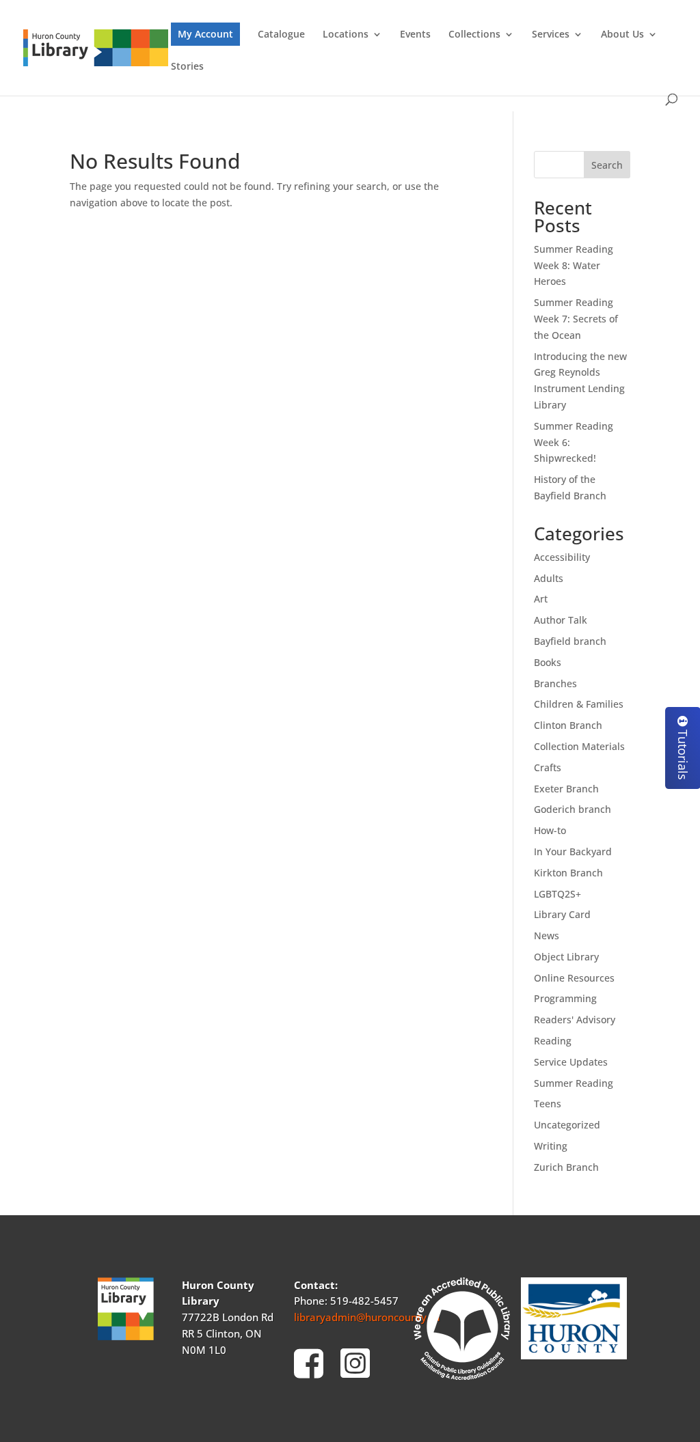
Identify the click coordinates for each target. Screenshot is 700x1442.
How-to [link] (550, 830)
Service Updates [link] (571, 1061)
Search (607, 164)
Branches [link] (555, 683)
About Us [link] (622, 34)
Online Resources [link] (574, 977)
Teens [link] (547, 1103)
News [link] (546, 935)
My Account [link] (205, 33)
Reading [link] (552, 1040)
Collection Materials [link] (579, 746)
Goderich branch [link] (572, 809)
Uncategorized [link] (567, 1124)
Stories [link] (187, 66)
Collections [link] (474, 34)
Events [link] (415, 34)
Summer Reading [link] (573, 1083)
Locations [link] (345, 34)
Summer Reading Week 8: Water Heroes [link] (573, 265)
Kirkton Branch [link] (568, 872)
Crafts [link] (547, 767)
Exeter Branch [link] (566, 788)
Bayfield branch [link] (570, 641)
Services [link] (550, 34)
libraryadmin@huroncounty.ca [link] (367, 1317)
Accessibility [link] (562, 557)
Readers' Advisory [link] (574, 1019)
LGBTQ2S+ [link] (557, 893)
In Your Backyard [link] (573, 851)
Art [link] (541, 598)
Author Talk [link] (560, 619)
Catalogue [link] (281, 34)
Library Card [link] (562, 914)
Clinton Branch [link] (568, 725)
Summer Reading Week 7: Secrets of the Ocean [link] (576, 319)
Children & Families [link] (578, 703)
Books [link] (547, 662)
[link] (95, 46)
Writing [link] (550, 1145)
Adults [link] (548, 578)
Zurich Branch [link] (566, 1167)
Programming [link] (565, 998)
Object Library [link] (566, 956)
